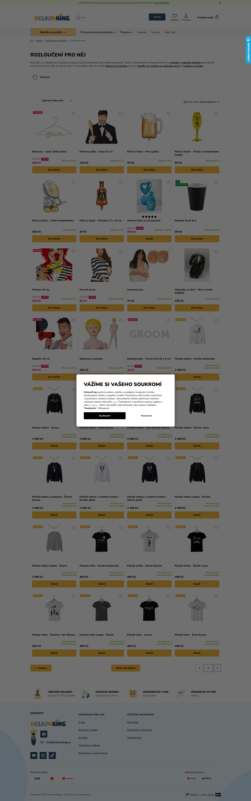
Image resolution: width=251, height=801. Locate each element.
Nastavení (146, 415)
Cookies (94, 405)
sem (115, 401)
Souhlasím (104, 415)
